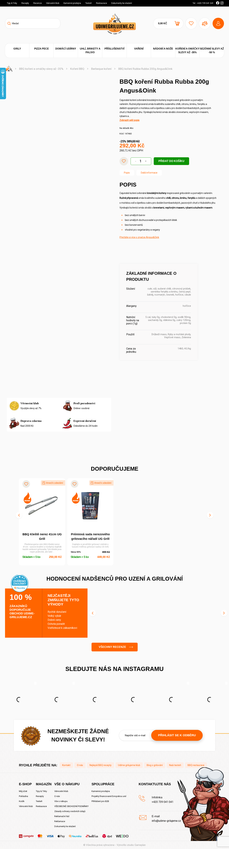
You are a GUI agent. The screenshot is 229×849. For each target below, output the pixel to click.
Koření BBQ (77, 68)
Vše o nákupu (61, 801)
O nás (80, 765)
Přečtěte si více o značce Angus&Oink (139, 237)
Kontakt (66, 765)
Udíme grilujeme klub (129, 765)
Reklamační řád (61, 816)
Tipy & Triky (12, 3)
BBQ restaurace (196, 765)
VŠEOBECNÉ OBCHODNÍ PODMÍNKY (71, 806)
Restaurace (101, 3)
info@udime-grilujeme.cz (166, 820)
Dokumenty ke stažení (121, 3)
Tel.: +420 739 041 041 (203, 3)
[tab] (127, 173)
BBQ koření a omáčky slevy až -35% (41, 68)
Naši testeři (175, 765)
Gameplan (140, 844)
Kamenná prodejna (72, 3)
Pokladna (23, 796)
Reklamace (59, 821)
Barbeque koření (101, 68)
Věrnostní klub (52, 3)
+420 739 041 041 (162, 801)
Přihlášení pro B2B (100, 801)
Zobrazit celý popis (129, 120)
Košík (21, 801)
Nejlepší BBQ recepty (100, 765)
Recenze (37, 3)
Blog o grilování (155, 765)
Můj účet (23, 791)
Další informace (149, 172)
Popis (127, 172)
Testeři (88, 3)
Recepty (25, 3)
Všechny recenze (112, 647)
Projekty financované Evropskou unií (109, 796)
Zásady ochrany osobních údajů (69, 811)
